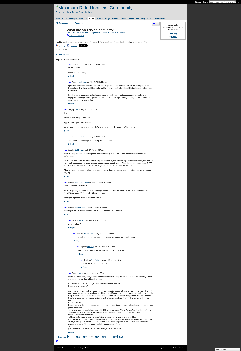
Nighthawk (83, 82)
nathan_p (82, 220)
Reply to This (62, 54)
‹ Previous (61, 336)
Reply (71, 76)
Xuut (76, 109)
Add (157, 24)
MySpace (63, 45)
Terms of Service (179, 348)
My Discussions (78, 23)
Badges (154, 348)
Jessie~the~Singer (82, 182)
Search (238, 2)
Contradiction (80, 207)
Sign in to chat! (221, 349)
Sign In (205, 2)
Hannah (82, 64)
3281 (97, 336)
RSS (57, 341)
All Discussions (62, 23)
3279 (85, 336)
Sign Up (198, 2)
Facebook (74, 45)
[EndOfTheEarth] (60, 36)
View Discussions (76, 35)
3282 (104, 336)
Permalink (70, 64)
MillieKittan (83, 137)
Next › (121, 336)
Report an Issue (165, 348)
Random (122, 32)
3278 (78, 336)
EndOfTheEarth (81, 32)
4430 (115, 336)
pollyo (81, 273)
